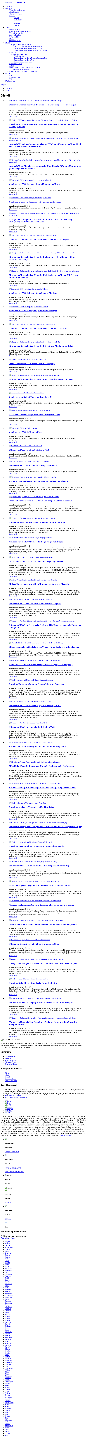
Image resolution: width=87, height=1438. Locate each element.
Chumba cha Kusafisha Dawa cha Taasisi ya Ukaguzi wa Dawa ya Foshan (41, 905)
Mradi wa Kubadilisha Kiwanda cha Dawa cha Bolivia (33, 983)
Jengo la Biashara (15, 35)
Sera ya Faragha (65, 1135)
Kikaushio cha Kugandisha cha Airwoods (23, 71)
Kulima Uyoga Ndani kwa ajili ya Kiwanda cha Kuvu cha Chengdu (39, 584)
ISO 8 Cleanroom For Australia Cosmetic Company (32, 364)
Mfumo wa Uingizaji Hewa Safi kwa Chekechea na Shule (34, 944)
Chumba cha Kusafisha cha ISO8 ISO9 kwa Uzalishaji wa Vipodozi (38, 481)
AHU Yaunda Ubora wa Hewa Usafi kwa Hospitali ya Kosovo (36, 561)
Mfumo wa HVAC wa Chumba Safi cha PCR (29, 450)
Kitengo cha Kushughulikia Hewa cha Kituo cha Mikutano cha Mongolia (41, 379)
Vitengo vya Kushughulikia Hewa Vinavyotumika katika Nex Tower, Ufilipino (43, 963)
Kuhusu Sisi (9, 8)
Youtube (8, 1202)
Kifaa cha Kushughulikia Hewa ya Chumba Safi (30, 46)
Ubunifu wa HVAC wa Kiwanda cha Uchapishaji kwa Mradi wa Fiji (39, 866)
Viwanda (8, 1058)
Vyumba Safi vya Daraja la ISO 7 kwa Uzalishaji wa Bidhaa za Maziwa (40, 501)
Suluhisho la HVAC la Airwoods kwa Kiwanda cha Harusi (34, 184)
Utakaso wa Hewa (15, 64)
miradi (7, 1075)
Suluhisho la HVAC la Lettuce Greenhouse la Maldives (33, 293)
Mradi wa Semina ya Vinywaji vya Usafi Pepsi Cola (31, 807)
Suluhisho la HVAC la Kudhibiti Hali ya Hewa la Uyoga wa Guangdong (41, 664)
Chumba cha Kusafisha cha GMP (20, 31)
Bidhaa (7, 43)
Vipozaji (12, 66)
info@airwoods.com (12, 1152)
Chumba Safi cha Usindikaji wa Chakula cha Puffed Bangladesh (37, 746)
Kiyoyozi (12, 52)
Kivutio (7, 73)
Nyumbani (8, 6)
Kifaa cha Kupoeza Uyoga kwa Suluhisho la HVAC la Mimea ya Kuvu (40, 885)
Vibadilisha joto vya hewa (18, 54)
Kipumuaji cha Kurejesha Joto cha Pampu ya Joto (30, 58)
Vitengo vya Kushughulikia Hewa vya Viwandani (30, 50)
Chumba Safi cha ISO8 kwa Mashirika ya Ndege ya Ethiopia (36, 542)
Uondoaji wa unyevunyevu (23, 62)
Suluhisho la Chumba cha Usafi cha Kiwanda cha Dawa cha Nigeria (39, 239)
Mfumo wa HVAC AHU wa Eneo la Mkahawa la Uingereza (35, 603)
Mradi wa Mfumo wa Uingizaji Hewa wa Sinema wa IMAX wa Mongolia (41, 1002)
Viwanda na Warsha (16, 33)
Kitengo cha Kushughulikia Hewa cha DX (28, 48)
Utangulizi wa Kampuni (17, 10)
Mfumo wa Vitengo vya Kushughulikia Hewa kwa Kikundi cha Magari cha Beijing (45, 827)
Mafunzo (17, 23)
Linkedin (8, 1219)
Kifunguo (17, 25)
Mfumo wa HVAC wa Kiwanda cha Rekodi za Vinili (32, 727)
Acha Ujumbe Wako (8, 1238)
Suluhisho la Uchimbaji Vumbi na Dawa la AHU (30, 397)
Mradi (7, 90)
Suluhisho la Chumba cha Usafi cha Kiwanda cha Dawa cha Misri (38, 328)
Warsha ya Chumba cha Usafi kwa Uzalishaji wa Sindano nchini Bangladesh (43, 924)
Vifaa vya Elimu (14, 37)
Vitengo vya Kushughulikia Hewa (20, 44)
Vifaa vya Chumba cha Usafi (19, 69)
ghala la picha (14, 12)
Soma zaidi (13, 116)
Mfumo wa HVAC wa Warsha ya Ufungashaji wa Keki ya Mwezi (37, 522)
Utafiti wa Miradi (15, 77)
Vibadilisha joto (19, 56)
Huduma (12, 16)
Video (11, 79)
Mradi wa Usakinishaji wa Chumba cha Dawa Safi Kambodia (36, 846)
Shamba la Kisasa (15, 41)
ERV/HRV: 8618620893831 (14, 1172)
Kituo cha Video (10, 1079)
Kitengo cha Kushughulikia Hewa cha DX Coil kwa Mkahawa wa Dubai (41, 346)
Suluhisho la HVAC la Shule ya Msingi (26, 432)
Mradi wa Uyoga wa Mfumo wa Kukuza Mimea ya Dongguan (36, 684)
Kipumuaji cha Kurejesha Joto (24, 60)
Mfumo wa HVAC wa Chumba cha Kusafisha (24, 68)
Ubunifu (16, 18)
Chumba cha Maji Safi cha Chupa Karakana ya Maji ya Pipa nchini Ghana (42, 787)
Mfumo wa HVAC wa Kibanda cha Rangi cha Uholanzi (33, 465)
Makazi (11, 39)
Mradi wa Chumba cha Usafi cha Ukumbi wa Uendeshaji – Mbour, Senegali (42, 105)
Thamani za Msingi (15, 14)
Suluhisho (8, 27)
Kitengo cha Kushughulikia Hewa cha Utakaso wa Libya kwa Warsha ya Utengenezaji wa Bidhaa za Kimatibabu (41, 220)
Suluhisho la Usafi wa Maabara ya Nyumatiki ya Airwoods (35, 202)
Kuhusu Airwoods (11, 1081)
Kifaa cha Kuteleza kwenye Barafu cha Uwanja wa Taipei (34, 414)
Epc (15, 21)
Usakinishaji (18, 20)
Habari (11, 75)
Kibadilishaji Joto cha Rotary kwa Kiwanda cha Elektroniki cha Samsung (41, 766)
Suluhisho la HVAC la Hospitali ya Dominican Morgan (33, 311)
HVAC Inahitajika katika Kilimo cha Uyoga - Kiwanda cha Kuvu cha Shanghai (44, 647)
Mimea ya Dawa (14, 29)
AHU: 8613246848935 (13, 1168)
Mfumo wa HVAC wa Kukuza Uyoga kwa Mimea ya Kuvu (35, 706)
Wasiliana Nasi (10, 81)
